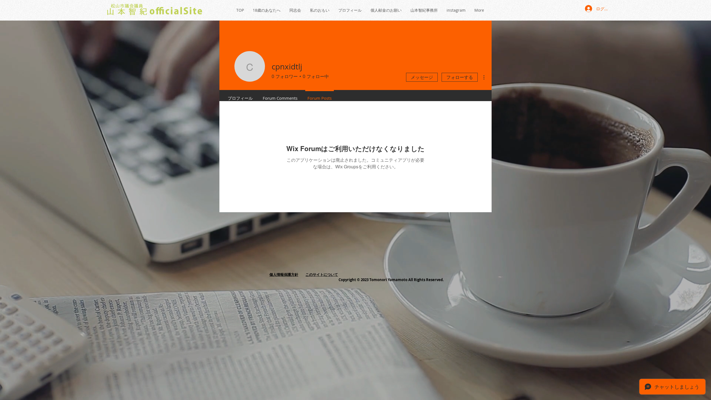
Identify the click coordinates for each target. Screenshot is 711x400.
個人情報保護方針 (283, 274)
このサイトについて (322, 274)
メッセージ (422, 77)
